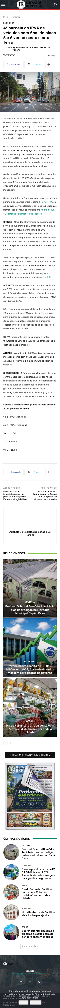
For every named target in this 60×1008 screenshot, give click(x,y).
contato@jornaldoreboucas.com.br (30, 973)
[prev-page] (5, 743)
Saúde (25, 927)
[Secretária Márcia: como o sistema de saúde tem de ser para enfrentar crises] (11, 932)
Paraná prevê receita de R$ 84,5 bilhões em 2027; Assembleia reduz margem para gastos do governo (30, 669)
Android (45, 210)
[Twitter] (39, 981)
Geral (29, 721)
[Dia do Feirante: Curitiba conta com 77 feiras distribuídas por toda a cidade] (30, 707)
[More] (48, 64)
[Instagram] (30, 981)
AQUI (49, 277)
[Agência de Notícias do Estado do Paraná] (5, 49)
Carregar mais (29, 946)
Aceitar (23, 1002)
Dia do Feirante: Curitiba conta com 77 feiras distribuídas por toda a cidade (30, 729)
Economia (15, 17)
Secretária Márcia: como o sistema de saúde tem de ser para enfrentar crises (38, 933)
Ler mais (36, 1002)
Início (5, 17)
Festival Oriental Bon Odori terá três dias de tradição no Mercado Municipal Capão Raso (30, 610)
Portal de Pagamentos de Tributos (24, 214)
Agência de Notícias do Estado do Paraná (31, 49)
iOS (52, 210)
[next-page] (11, 743)
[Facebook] (21, 981)
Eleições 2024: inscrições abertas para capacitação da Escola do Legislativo (14, 495)
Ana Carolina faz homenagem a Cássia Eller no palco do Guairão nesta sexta (45, 495)
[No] (56, 997)
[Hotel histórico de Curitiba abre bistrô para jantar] (11, 912)
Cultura (30, 602)
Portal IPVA (46, 202)
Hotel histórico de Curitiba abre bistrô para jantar (38, 914)
